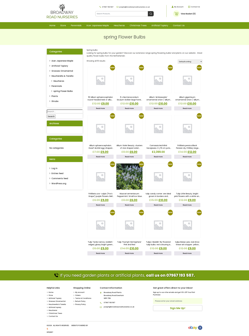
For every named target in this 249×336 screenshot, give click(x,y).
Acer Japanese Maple (97, 25)
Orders (78, 295)
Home (52, 25)
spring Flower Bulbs (63, 91)
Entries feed (57, 173)
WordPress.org (58, 183)
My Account (179, 7)
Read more (100, 108)
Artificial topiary (159, 25)
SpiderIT (50, 332)
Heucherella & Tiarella (62, 76)
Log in (54, 168)
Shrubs (54, 101)
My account (80, 292)
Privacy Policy (80, 304)
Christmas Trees (138, 25)
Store (63, 25)
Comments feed (59, 178)
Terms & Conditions (83, 298)
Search (151, 13)
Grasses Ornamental (62, 71)
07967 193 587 (107, 7)
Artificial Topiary (59, 66)
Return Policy (80, 301)
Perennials (76, 25)
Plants (54, 96)
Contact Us (195, 7)
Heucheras (119, 25)
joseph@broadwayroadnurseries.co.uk (134, 7)
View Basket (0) (188, 13)
